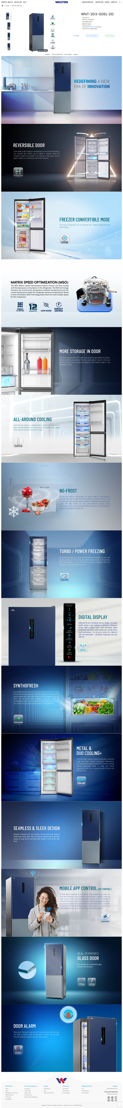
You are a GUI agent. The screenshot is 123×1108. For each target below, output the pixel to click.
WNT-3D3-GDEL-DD (17, 6)
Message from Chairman (11, 1093)
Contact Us (27, 1088)
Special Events (85, 1091)
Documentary (85, 1093)
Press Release (66, 1093)
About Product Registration (31, 1097)
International (47, 1088)
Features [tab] (47, 54)
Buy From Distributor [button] (92, 36)
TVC (83, 1088)
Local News (65, 1088)
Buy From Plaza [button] (110, 36)
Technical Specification (57, 54)
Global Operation (9, 1095)
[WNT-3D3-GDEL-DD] (9, 16)
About (6, 1091)
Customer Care (28, 1095)
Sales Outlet (27, 1091)
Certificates (8, 1097)
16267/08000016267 (112, 1088)
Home (6, 1088)
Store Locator (28, 1093)
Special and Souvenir (49, 1093)
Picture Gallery (68, 54)
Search (7, 6)
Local (45, 1091)
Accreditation (8, 1099)
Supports (75, 54)
